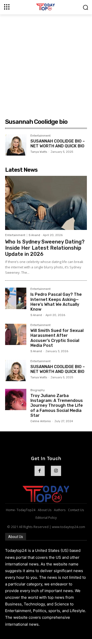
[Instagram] (56, 471)
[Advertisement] (46, 63)
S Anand (34, 235)
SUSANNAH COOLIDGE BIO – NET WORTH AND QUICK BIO (57, 143)
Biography (37, 390)
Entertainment (40, 135)
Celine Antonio (40, 421)
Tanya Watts (38, 152)
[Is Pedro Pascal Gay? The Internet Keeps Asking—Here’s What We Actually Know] (15, 298)
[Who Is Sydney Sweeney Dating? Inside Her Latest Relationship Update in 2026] (46, 203)
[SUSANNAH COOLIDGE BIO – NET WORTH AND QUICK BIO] (15, 145)
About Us (15, 537)
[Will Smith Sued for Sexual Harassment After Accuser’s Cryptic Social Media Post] (15, 334)
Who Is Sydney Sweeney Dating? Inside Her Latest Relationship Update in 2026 (45, 248)
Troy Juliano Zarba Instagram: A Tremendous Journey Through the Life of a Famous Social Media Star (56, 405)
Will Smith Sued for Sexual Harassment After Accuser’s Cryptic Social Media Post (57, 338)
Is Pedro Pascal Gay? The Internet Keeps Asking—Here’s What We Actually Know (56, 302)
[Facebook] (39, 471)
